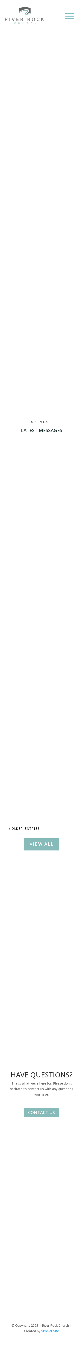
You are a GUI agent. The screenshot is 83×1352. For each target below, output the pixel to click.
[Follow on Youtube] (50, 1280)
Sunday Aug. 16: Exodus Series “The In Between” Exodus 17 (39, 724)
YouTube (15, 1199)
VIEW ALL (42, 844)
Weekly (29, 322)
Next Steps (33, 337)
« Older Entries (24, 828)
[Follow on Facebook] (32, 1280)
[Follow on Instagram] (41, 1280)
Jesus (40, 135)
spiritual (57, 135)
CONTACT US (41, 1112)
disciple (24, 135)
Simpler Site (50, 1331)
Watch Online (35, 353)
